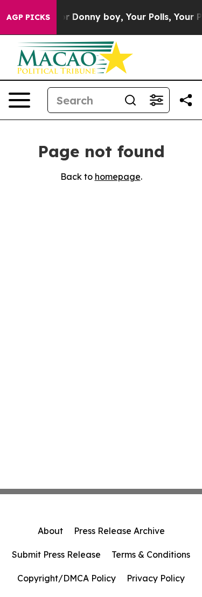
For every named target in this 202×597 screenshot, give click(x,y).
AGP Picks (28, 17)
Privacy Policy (156, 578)
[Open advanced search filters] (156, 100)
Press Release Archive (119, 530)
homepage (118, 176)
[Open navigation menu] (19, 100)
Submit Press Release (56, 554)
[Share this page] (185, 100)
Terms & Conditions (151, 554)
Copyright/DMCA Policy (66, 578)
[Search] (130, 100)
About (50, 530)
